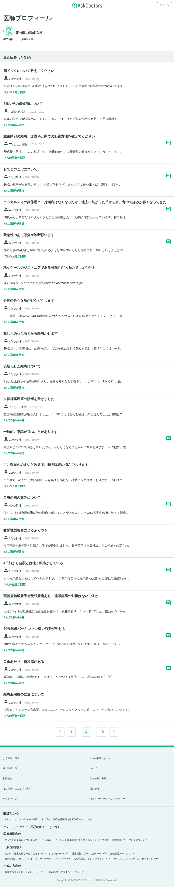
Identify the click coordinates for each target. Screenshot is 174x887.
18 (102, 732)
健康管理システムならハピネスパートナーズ (28, 858)
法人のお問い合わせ (100, 758)
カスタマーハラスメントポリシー (107, 798)
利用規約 (7, 778)
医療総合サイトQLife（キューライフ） (25, 872)
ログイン (164, 5)
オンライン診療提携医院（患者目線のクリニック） (68, 819)
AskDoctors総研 (29, 819)
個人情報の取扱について (103, 778)
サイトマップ (10, 798)
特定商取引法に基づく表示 (17, 788)
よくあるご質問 (11, 758)
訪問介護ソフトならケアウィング (129, 840)
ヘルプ (93, 768)
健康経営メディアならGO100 (125, 853)
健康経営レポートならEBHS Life (89, 853)
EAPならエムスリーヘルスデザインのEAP (136, 858)
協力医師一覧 (10, 768)
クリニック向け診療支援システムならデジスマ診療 (82, 840)
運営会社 (94, 788)
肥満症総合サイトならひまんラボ (66, 872)
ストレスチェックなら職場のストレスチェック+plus (82, 858)
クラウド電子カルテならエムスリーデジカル (28, 840)
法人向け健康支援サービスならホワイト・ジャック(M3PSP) (36, 853)
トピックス (10, 819)
